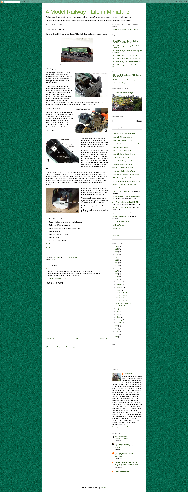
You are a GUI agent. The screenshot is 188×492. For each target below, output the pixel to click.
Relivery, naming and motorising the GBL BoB (126, 181)
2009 (116, 337)
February (120, 320)
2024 (116, 252)
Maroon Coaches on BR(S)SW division (124, 184)
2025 (116, 249)
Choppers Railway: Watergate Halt (126, 462)
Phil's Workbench (121, 437)
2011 (116, 331)
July (118, 309)
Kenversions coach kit (121, 438)
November (120, 282)
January (119, 322)
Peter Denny (116, 228)
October (119, 284)
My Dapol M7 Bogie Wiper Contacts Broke (124, 304)
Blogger (103, 488)
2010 (116, 334)
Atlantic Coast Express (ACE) (121, 191)
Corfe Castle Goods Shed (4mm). (122, 167)
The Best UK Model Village (122, 93)
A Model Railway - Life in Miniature (87, 12)
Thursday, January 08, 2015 (57, 278)
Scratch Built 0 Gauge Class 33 (122, 161)
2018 (116, 268)
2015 (116, 276)
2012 (116, 329)
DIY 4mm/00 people (118, 188)
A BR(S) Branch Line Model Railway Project (126, 133)
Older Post (103, 338)
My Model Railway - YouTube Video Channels (126, 62)
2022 (116, 257)
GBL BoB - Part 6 (121, 292)
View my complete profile (120, 427)
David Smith (128, 374)
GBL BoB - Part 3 (121, 301)
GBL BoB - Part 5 (121, 295)
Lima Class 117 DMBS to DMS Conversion (125, 174)
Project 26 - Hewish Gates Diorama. (123, 154)
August (119, 290)
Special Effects (117, 213)
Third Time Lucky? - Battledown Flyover (125, 80)
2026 (116, 246)
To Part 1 (48, 247)
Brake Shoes (118, 457)
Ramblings (115, 235)
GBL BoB (54, 260)
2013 (116, 326)
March (119, 317)
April (118, 314)
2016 (116, 274)
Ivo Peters (115, 232)
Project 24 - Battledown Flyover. (122, 150)
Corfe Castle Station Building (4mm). (124, 171)
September (120, 287)
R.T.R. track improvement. (120, 222)
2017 (116, 271)
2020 (116, 263)
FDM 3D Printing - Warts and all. (122, 178)
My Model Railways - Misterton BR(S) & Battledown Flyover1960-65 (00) (125, 42)
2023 (116, 254)
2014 (116, 279)
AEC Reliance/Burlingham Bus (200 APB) (125, 202)
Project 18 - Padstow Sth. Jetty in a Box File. (126, 144)
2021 (116, 260)
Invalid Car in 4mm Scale (120, 207)
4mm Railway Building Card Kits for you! (125, 29)
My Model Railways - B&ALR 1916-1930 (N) (126, 58)
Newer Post (51, 338)
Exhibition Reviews (118, 225)
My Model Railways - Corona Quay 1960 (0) (126, 55)
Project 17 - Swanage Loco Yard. (122, 140)
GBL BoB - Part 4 (121, 298)
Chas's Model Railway (122, 471)
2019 (116, 265)
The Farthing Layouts (122, 444)
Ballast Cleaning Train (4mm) (121, 157)
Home (77, 338)
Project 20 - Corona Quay (120, 147)
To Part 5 (48, 243)
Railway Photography (119, 216)
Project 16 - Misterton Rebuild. (122, 137)
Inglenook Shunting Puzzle (120, 83)
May (118, 311)
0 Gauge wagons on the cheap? (122, 164)
